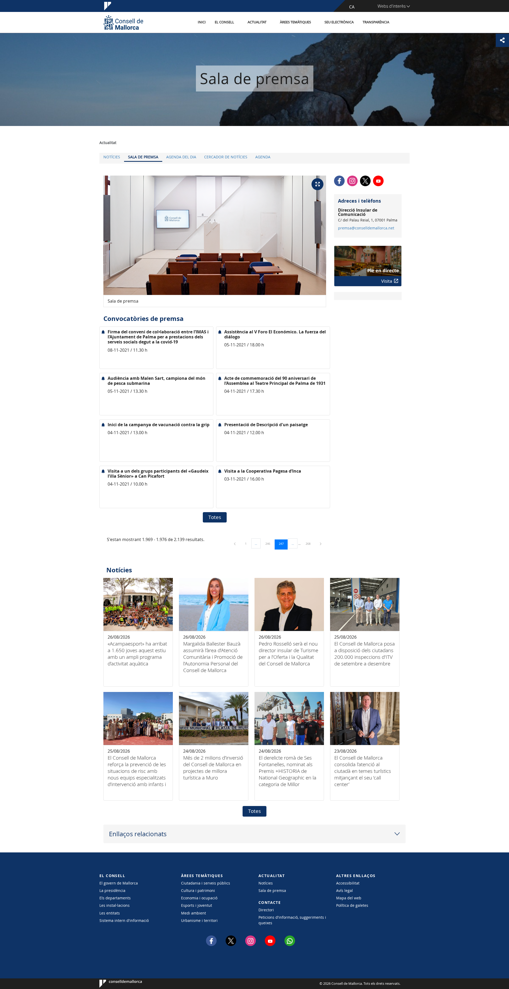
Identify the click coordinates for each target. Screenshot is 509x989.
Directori (266, 909)
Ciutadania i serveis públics (205, 883)
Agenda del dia (181, 156)
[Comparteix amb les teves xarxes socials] (502, 40)
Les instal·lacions (114, 905)
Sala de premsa (143, 156)
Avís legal (344, 890)
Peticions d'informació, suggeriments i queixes (292, 920)
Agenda (262, 156)
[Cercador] (399, 22)
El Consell (224, 22)
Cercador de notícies (225, 156)
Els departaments (115, 897)
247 (283, 543)
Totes (214, 517)
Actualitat (257, 22)
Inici (202, 22)
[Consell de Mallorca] (123, 22)
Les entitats (109, 913)
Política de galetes (352, 905)
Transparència (376, 22)
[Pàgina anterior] (235, 543)
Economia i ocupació (199, 897)
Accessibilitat (347, 883)
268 (309, 543)
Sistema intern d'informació (124, 920)
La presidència (112, 890)
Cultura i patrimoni (198, 890)
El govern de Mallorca (118, 883)
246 (269, 543)
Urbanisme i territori (199, 920)
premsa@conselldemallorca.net (366, 228)
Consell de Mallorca (115, 983)
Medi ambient (193, 913)
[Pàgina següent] (320, 543)
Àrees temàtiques (295, 22)
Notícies (111, 156)
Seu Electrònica (339, 22)
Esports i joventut (196, 905)
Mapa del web (348, 897)
